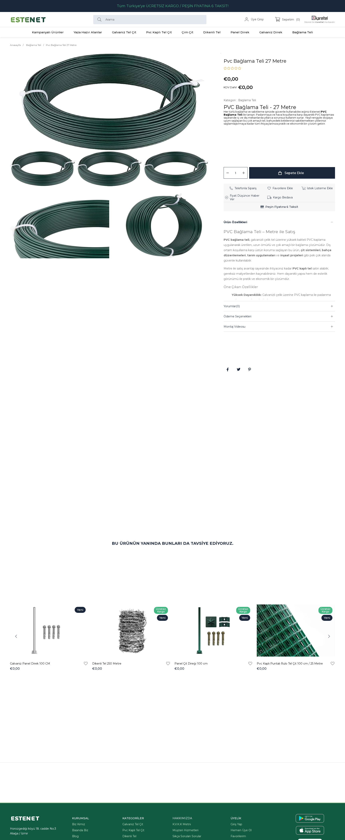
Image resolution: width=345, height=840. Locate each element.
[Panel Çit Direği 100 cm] (213, 630)
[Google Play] (310, 818)
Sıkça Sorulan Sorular (186, 836)
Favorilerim (238, 836)
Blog (75, 836)
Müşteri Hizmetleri (185, 830)
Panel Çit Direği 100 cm (191, 663)
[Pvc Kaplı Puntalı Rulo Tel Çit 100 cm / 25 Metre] (296, 630)
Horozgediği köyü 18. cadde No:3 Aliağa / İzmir (33, 831)
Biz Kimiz (78, 824)
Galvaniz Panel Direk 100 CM (30, 663)
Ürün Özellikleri (235, 222)
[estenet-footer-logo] (25, 818)
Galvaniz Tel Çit (132, 824)
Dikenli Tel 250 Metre (106, 663)
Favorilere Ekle (85, 664)
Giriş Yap (236, 824)
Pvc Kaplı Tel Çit (133, 830)
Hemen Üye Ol (241, 830)
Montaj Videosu (234, 326)
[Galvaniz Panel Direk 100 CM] (49, 630)
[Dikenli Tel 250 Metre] (131, 630)
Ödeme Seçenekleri (237, 316)
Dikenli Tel (129, 836)
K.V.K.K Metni (181, 824)
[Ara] (100, 19)
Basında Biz (80, 830)
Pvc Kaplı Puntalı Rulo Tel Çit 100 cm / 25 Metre (290, 663)
